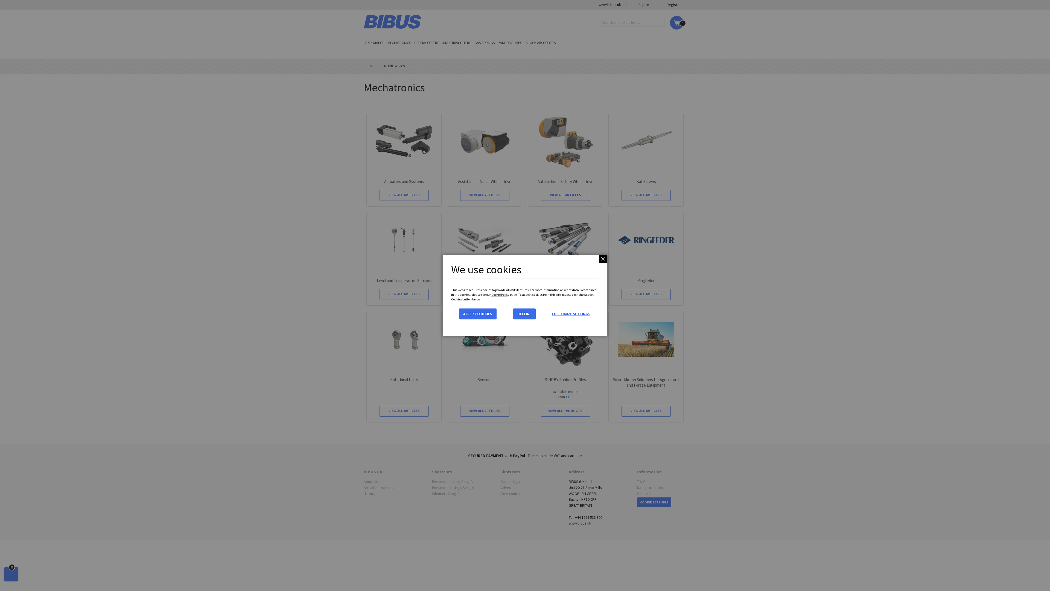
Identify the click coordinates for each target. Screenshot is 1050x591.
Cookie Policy (500, 294)
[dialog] (525, 295)
